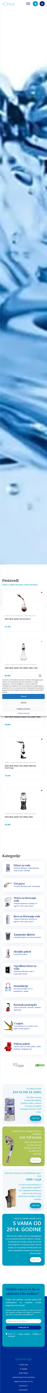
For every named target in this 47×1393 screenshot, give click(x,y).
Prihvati (23, 696)
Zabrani (23, 703)
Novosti (23, 1386)
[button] (35, 3)
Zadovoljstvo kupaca (23, 1377)
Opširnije (35, 1118)
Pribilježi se (23, 1327)
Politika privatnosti (24, 713)
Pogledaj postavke (23, 709)
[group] (30, 1065)
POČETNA (23, 1365)
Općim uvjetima (24, 1334)
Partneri (23, 1373)
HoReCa (5, 585)
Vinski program (16, 585)
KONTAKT (23, 1390)
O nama (23, 1369)
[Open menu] (28, 3)
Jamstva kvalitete (23, 1381)
